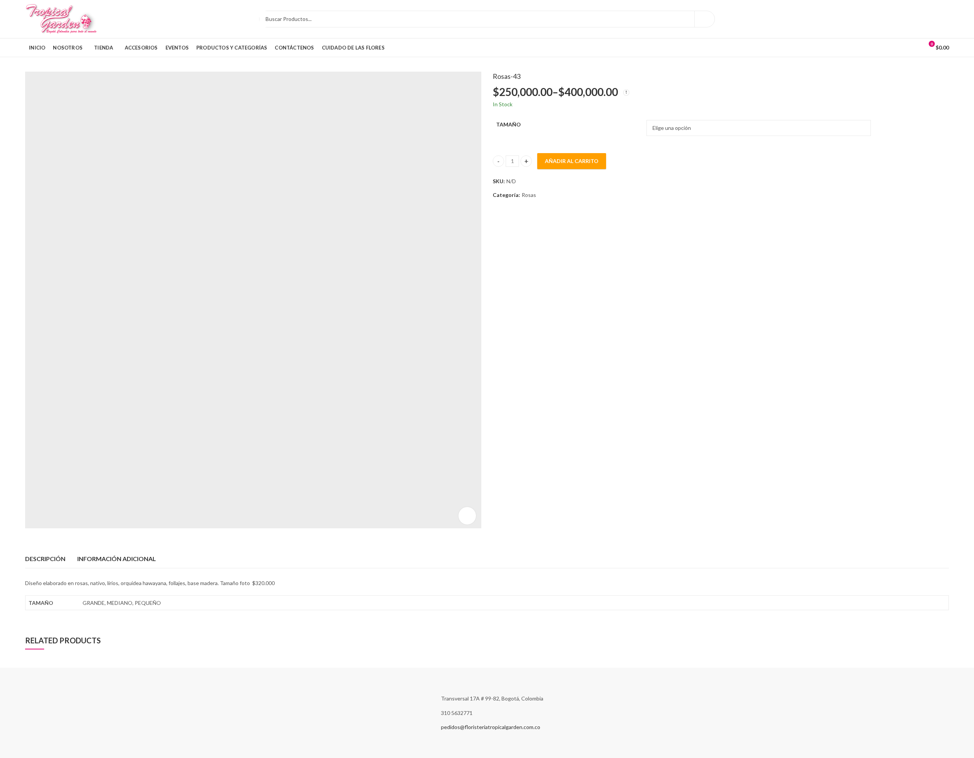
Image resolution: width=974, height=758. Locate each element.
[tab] (45, 559)
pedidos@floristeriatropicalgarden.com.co (490, 727)
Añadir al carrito (571, 161)
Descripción (45, 558)
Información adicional (116, 558)
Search (704, 19)
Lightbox (467, 516)
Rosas (529, 195)
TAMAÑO (508, 124)
